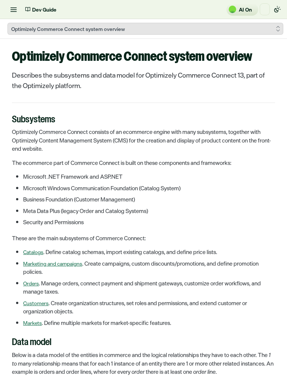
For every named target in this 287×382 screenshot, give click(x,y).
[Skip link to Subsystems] (7, 120)
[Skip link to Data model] (7, 343)
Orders (31, 283)
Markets (32, 323)
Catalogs (33, 252)
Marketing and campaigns (52, 263)
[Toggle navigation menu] (13, 9)
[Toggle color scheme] (277, 9)
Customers (36, 303)
